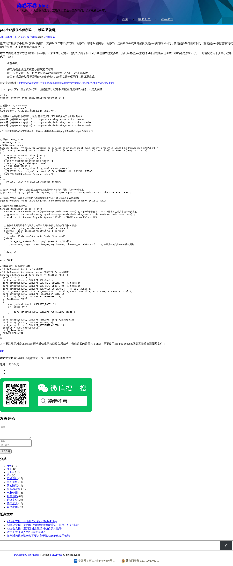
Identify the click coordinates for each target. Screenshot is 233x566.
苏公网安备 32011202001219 (142, 560)
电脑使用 (12, 492)
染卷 (2, 351)
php (23, 37)
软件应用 (12, 507)
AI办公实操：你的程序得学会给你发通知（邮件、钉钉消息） (44, 524)
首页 (125, 19)
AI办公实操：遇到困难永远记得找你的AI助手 (34, 528)
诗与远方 (167, 19)
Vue (9, 475)
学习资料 (12, 481)
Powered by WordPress (26, 554)
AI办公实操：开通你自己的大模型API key (32, 521)
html (9, 465)
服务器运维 (13, 489)
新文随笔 (12, 485)
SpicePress (56, 554)
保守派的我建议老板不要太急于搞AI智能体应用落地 (38, 535)
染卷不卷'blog (32, 5)
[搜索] (226, 545)
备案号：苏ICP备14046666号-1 (96, 560)
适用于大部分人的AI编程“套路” (26, 532)
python (10, 472)
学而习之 (144, 19)
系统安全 (12, 499)
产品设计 (12, 478)
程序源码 (32, 37)
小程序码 (49, 37)
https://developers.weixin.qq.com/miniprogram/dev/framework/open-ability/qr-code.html (66, 82)
